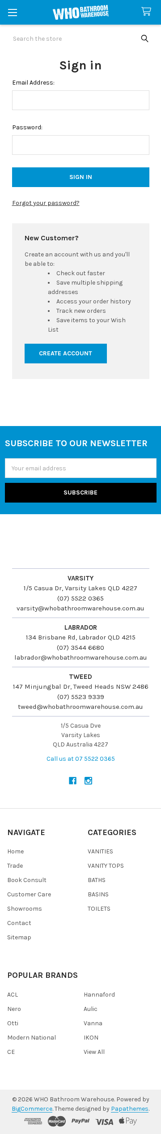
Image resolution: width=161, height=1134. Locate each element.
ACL (12, 994)
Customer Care (29, 894)
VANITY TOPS (106, 866)
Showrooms (24, 908)
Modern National (31, 1037)
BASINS (98, 894)
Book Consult (27, 880)
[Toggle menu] (12, 12)
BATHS (97, 880)
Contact (19, 923)
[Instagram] (88, 781)
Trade (15, 866)
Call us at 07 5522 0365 (81, 759)
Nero (14, 1009)
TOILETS (99, 908)
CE (11, 1052)
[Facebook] (73, 781)
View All (94, 1052)
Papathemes (129, 1109)
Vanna (93, 1023)
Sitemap (19, 937)
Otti (12, 1023)
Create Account (65, 353)
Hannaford (99, 994)
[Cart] (148, 11)
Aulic (90, 1009)
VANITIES (100, 851)
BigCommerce (32, 1109)
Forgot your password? (46, 203)
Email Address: (33, 82)
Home (15, 851)
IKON (91, 1037)
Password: (27, 127)
